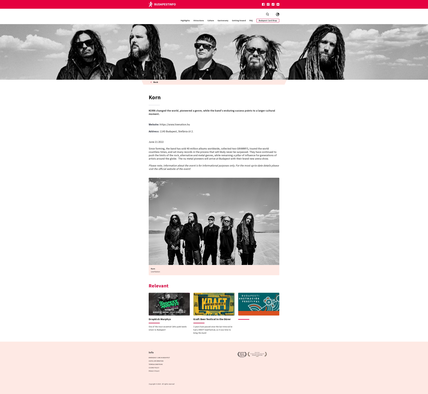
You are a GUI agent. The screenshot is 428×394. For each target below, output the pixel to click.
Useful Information (156, 361)
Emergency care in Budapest (159, 358)
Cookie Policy (154, 368)
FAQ (251, 20)
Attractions (198, 20)
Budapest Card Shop (268, 20)
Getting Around (239, 20)
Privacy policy (154, 371)
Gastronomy (223, 20)
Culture (210, 20)
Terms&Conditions (156, 364)
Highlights (185, 20)
